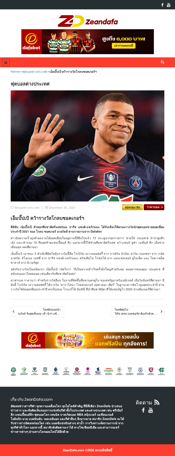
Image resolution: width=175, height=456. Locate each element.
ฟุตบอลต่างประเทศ (34, 71)
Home (15, 71)
